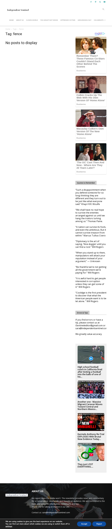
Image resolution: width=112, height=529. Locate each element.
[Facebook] (91, 2)
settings (8, 526)
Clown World (32, 20)
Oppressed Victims (67, 20)
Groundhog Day (84, 20)
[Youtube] (104, 2)
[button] (103, 9)
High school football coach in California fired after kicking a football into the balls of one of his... (90, 372)
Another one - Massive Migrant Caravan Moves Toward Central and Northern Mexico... (90, 405)
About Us (20, 20)
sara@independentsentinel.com (56, 512)
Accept (84, 524)
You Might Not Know (49, 20)
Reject (99, 524)
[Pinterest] (95, 2)
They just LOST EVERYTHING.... (85, 465)
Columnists (99, 20)
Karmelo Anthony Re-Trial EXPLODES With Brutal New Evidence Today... (91, 436)
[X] (100, 2)
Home (11, 20)
